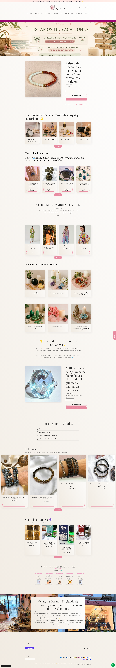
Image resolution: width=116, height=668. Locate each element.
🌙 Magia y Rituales (84, 139)
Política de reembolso (62, 663)
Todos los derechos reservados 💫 (50, 663)
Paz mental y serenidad (57, 293)
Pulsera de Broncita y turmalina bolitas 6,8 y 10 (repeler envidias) (43, 498)
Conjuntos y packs (49, 139)
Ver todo (58, 146)
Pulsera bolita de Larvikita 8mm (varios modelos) (14, 497)
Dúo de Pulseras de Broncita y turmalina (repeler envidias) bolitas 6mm (101, 484)
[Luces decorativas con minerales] (58, 582)
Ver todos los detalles (81, 104)
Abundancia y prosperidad (35, 326)
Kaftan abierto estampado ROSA (67, 246)
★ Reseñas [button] (114, 335)
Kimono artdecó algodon (49, 247)
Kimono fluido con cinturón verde (32, 246)
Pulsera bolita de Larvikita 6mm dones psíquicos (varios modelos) (72, 484)
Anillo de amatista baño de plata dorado (32, 184)
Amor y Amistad (57, 326)
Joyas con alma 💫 (66, 139)
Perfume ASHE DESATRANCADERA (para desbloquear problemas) (49, 543)
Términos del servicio (80, 663)
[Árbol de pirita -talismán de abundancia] (37, 582)
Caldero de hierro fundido (66, 183)
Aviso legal (89, 664)
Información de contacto (81, 664)
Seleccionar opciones (49, 252)
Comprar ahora (76, 99)
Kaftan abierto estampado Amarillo (84, 246)
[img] (58, 569)
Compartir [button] (69, 104)
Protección (34, 293)
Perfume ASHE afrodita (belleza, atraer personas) (84, 543)
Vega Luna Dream (41, 663)
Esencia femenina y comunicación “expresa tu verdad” (81, 328)
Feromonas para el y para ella (32, 543)
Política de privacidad (71, 663)
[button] (26, 7)
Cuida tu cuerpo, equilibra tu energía (81, 293)
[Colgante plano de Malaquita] (48, 582)
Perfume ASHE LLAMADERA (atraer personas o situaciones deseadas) (66, 549)
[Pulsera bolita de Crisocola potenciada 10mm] (79, 582)
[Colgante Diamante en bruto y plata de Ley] (69, 582)
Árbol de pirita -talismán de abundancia (49, 184)
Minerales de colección (32, 140)
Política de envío (88, 663)
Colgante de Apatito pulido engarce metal (84, 184)
